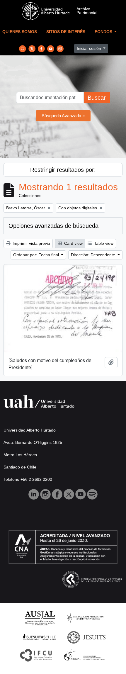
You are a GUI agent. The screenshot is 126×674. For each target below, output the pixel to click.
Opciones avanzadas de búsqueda (53, 226)
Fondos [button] (104, 32)
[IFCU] (36, 654)
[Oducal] (85, 654)
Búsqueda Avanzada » (63, 115)
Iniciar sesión (89, 48)
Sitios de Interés (65, 32)
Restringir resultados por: (63, 170)
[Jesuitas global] (86, 636)
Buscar (97, 97)
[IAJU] (84, 617)
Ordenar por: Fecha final (36, 254)
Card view (73, 243)
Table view (103, 243)
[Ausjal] (40, 617)
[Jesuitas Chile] (40, 636)
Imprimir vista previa (30, 243)
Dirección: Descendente (93, 254)
